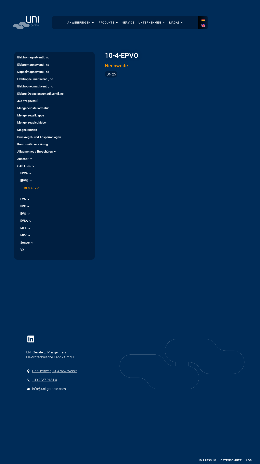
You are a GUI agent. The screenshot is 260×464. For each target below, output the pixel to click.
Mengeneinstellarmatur (33, 108)
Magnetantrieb (27, 130)
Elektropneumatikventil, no (35, 86)
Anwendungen (78, 22)
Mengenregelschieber (32, 122)
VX (22, 250)
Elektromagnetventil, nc (33, 57)
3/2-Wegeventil (27, 101)
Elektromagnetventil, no (33, 65)
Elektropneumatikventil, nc (35, 79)
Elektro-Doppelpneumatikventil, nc (40, 94)
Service (128, 22)
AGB (249, 460)
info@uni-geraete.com (49, 389)
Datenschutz (231, 460)
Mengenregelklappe (30, 115)
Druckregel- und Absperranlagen (39, 137)
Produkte (106, 22)
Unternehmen (150, 22)
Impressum (207, 460)
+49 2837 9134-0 (44, 380)
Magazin (176, 22)
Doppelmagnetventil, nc (33, 72)
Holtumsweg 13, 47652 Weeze (54, 371)
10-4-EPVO (31, 188)
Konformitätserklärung (32, 144)
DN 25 (111, 74)
